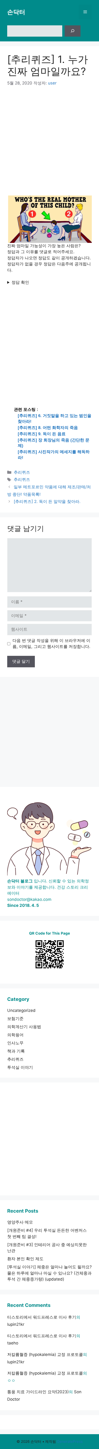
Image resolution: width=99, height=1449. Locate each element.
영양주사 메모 (20, 1222)
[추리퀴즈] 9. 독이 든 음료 (42, 434)
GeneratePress (70, 1441)
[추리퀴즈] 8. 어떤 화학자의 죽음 (48, 427)
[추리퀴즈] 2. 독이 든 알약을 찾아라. (47, 501)
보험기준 (15, 1018)
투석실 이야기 (20, 1067)
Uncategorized (21, 1010)
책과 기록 (16, 1051)
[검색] (72, 31)
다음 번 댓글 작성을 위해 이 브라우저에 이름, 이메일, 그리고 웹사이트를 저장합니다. (51, 643)
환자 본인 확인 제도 (25, 1258)
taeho (12, 1343)
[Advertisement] (49, 144)
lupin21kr (15, 1324)
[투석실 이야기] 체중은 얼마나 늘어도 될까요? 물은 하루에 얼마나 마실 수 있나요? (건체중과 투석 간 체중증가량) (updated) (49, 1273)
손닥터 (16, 12)
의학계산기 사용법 (24, 1026)
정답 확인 (20, 282)
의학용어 (15, 1034)
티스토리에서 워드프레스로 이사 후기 (41, 1317)
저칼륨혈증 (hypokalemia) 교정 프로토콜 (45, 1354)
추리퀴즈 (22, 472)
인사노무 (15, 1043)
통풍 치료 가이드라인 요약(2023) (38, 1391)
